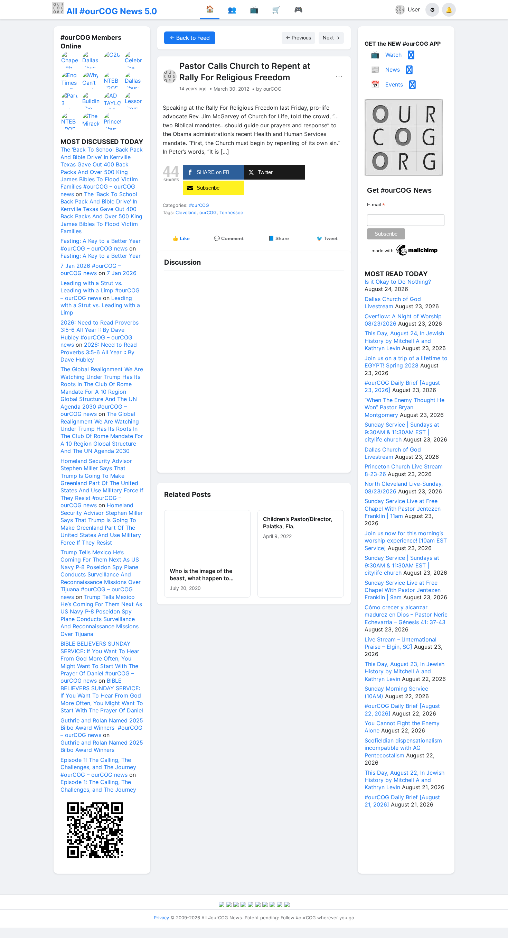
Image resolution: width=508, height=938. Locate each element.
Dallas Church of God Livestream (393, 302)
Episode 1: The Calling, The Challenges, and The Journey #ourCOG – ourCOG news (98, 767)
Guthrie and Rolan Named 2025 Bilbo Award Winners (101, 746)
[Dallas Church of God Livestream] (134, 80)
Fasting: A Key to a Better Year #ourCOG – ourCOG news (100, 244)
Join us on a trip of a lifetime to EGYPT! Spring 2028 (406, 362)
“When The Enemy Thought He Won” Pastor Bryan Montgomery (404, 407)
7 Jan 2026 (122, 273)
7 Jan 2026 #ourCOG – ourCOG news (90, 269)
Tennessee (231, 212)
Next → (331, 37)
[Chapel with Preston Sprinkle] (70, 60)
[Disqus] (254, 369)
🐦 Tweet (327, 238)
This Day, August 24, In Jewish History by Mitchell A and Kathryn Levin (404, 341)
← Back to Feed (190, 37)
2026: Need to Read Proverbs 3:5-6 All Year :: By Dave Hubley (98, 352)
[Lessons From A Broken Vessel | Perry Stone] (134, 100)
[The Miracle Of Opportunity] (91, 121)
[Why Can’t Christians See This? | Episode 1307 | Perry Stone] (91, 80)
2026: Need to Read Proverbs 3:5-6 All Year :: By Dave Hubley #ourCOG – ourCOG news (99, 333)
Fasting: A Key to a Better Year (100, 255)
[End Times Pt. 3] (70, 80)
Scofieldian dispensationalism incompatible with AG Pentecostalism (403, 748)
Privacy (161, 917)
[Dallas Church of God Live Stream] (91, 60)
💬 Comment (229, 238)
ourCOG (208, 212)
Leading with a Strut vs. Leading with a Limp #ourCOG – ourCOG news (100, 290)
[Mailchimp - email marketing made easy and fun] (405, 255)
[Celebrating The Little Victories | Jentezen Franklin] (134, 60)
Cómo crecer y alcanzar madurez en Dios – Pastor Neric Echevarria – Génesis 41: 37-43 (406, 615)
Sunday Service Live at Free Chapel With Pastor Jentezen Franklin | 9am (403, 590)
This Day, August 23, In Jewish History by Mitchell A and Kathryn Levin (404, 671)
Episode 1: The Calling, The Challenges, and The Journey (98, 785)
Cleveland (186, 212)
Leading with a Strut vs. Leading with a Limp (100, 305)
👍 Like (181, 238)
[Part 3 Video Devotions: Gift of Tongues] (70, 100)
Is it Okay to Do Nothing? (398, 281)
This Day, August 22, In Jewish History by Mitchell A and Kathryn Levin (404, 780)
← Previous (298, 37)
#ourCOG (199, 205)
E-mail (376, 204)
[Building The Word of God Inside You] (91, 100)
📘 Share (278, 238)
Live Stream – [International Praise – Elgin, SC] (400, 643)
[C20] (113, 60)
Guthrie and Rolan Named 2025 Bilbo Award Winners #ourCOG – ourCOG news (101, 728)
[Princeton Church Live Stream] (113, 121)
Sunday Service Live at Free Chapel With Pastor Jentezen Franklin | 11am (403, 508)
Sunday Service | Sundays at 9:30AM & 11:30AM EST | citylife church (402, 432)
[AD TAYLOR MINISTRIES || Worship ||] (113, 100)
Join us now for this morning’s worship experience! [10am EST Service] (406, 541)
